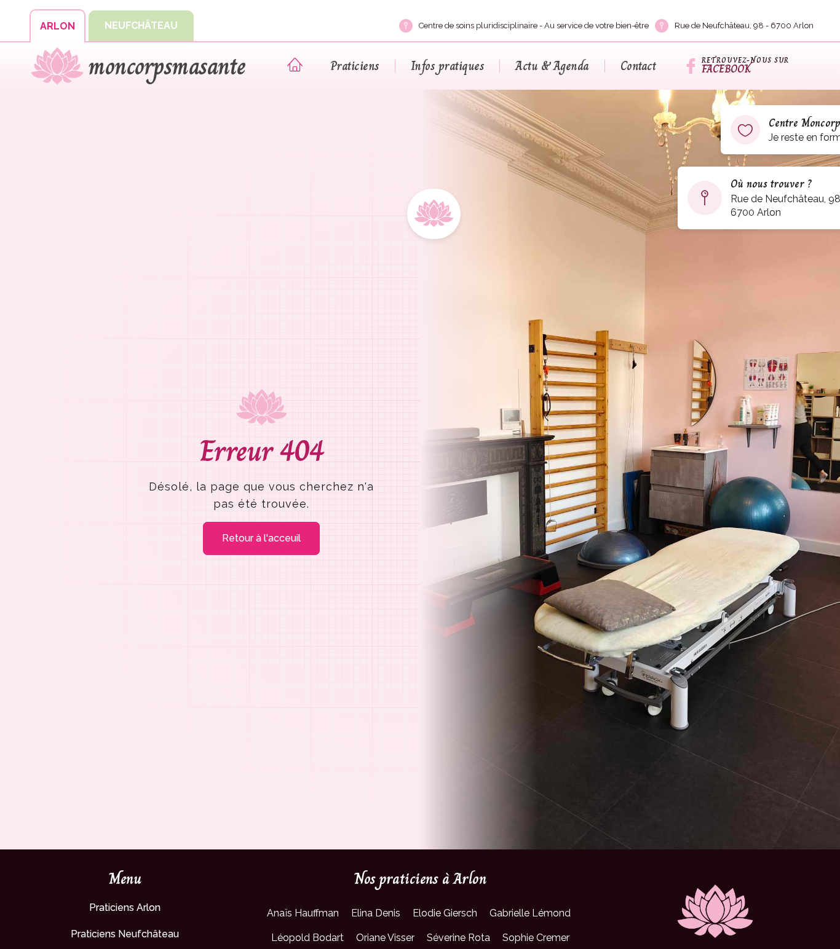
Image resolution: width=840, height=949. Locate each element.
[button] (57, 25)
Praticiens (354, 66)
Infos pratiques (448, 66)
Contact (638, 66)
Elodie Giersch (445, 913)
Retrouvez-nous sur (745, 60)
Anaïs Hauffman (303, 913)
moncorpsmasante (167, 66)
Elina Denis (375, 913)
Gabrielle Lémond (530, 913)
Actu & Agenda (552, 66)
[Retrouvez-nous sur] (691, 66)
